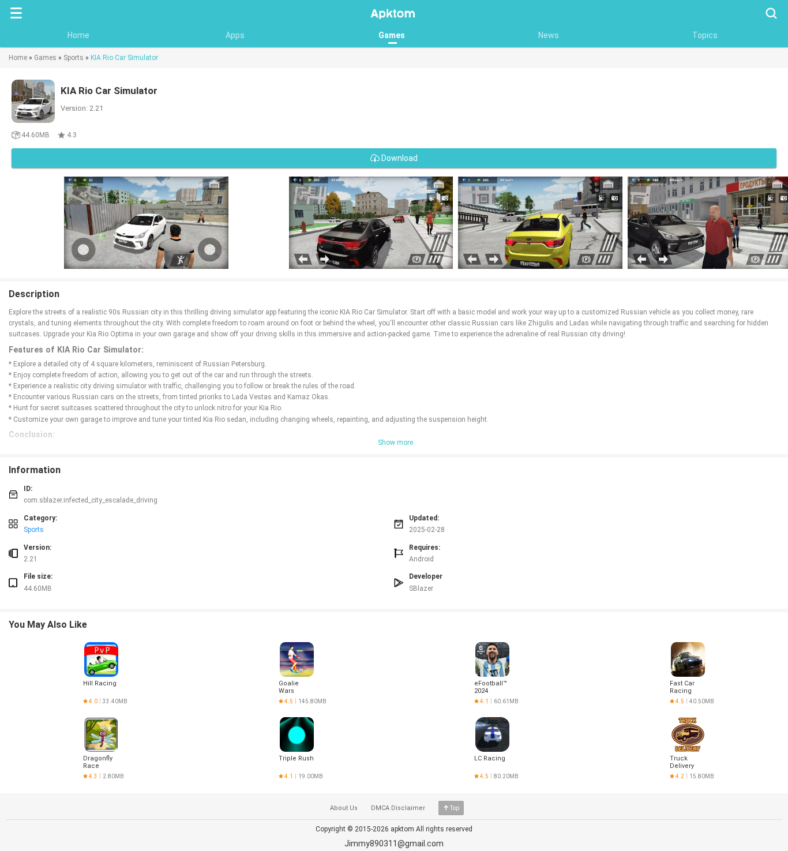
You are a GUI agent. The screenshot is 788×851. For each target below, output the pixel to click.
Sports (73, 58)
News (548, 35)
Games (391, 35)
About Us (344, 808)
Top (454, 808)
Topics (705, 35)
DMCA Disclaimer (398, 808)
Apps (235, 35)
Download (399, 158)
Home (78, 35)
